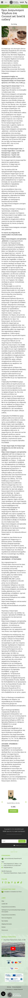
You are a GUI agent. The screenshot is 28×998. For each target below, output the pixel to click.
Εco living (14, 24)
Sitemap (9, 987)
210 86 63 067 (17, 865)
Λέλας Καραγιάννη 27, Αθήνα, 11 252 (13, 863)
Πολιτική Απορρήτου (7, 917)
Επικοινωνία (5, 930)
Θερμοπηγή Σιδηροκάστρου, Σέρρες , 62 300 (15, 873)
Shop (3, 901)
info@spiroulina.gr (8, 867)
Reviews (4, 927)
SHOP (22, 2)
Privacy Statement (16, 987)
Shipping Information (7, 924)
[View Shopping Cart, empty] (3, 993)
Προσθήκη (13, 811)
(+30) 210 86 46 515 (8, 865)
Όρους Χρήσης (23, 845)
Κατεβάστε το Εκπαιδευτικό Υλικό (13, 891)
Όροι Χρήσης (5, 921)
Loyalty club (4, 903)
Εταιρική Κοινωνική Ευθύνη (8, 906)
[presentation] (2, 802)
